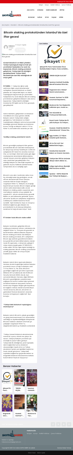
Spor (47, 17)
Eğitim (62, 10)
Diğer (61, 17)
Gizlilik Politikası (55, 5)
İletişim (41, 5)
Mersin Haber (32, 453)
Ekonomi (31, 17)
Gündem (40, 10)
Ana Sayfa (30, 10)
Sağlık (39, 17)
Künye (47, 5)
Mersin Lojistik (41, 453)
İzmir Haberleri (51, 10)
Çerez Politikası (66, 5)
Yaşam (54, 17)
